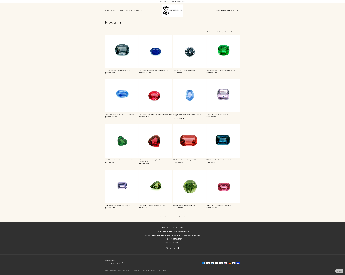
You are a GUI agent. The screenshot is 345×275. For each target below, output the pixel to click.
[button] (234, 10)
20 (180, 217)
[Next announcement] (239, 1)
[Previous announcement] (106, 1)
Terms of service (155, 270)
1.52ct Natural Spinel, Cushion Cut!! (217, 114)
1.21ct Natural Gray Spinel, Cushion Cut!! (117, 70)
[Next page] (185, 217)
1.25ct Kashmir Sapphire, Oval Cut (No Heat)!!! (153, 70)
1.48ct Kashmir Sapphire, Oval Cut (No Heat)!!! (119, 114)
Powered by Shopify (124, 270)
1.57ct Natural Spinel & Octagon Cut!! (184, 160)
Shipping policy (166, 270)
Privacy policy (145, 270)
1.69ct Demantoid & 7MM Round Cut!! (184, 205)
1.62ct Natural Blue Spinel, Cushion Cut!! (218, 160)
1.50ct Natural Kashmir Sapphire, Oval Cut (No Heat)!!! (187, 115)
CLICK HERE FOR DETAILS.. (172, 242)
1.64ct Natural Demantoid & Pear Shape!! (152, 205)
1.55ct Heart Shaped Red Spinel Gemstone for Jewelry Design (153, 160)
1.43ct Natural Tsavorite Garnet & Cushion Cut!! (221, 70)
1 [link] (160, 217)
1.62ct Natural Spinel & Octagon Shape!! (117, 205)
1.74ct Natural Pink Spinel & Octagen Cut (219, 205)
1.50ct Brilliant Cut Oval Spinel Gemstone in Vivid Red (155, 114)
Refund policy (135, 270)
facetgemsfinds (114, 270)
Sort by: (209, 32)
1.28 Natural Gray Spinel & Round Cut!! (184, 70)
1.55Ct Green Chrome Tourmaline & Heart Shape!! (120, 160)
